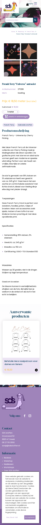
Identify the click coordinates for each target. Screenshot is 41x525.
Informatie (9, 453)
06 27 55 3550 (8, 442)
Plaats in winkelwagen (18, 116)
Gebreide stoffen (25, 125)
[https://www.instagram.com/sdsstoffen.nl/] (30, 416)
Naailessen (8, 464)
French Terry (9, 125)
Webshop (8, 461)
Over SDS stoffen (11, 470)
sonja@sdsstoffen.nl (11, 445)
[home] (10, 6)
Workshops (9, 467)
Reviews (7, 457)
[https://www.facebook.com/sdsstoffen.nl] (24, 416)
